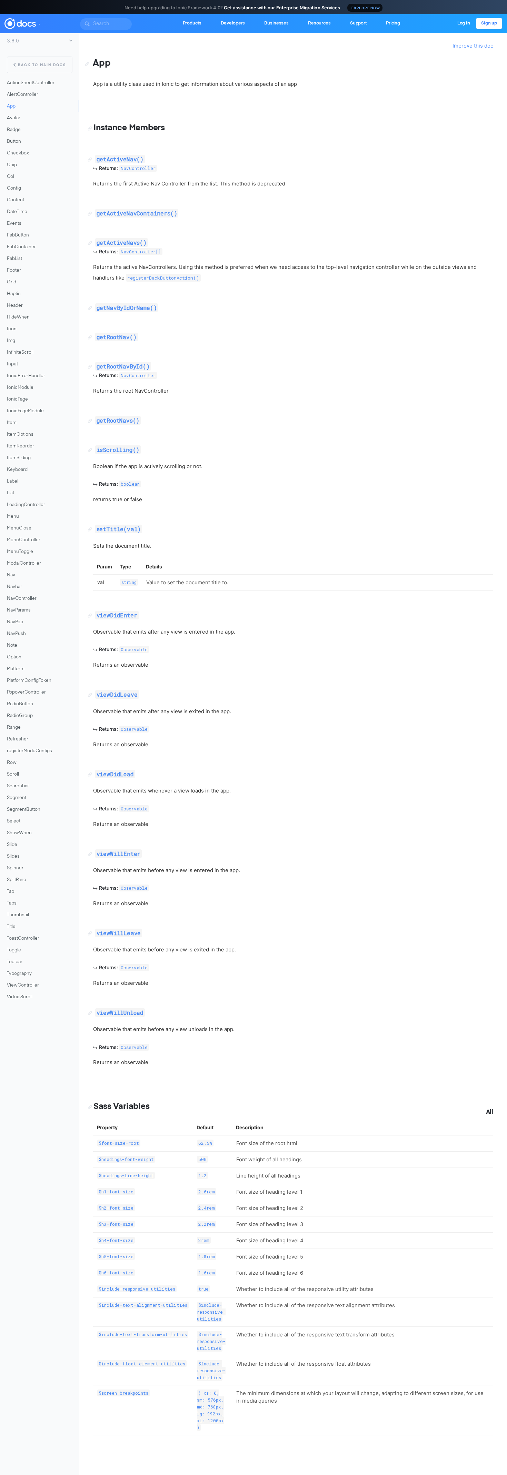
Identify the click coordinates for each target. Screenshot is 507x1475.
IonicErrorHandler (26, 376)
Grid (11, 282)
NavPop (15, 622)
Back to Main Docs (42, 65)
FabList (14, 258)
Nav (11, 575)
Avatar (13, 118)
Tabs (12, 903)
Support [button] (358, 23)
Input (12, 364)
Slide (12, 844)
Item (12, 423)
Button (14, 141)
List (10, 493)
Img (11, 341)
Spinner (15, 868)
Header (15, 305)
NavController (22, 598)
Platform (15, 669)
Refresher (17, 739)
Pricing (393, 23)
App (11, 106)
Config (14, 188)
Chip (12, 165)
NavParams (19, 610)
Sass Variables (121, 1106)
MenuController (23, 540)
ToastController (23, 938)
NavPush (16, 634)
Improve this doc (473, 45)
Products (192, 23)
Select (13, 821)
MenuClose (19, 528)
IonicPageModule (25, 411)
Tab (10, 891)
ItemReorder (20, 446)
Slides (13, 856)
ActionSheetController (30, 83)
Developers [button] (233, 23)
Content (15, 200)
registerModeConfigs (29, 751)
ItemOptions (20, 434)
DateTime (17, 212)
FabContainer (21, 247)
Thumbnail (18, 915)
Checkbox (18, 153)
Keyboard (17, 469)
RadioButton (20, 704)
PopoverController (26, 692)
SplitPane (16, 880)
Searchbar (18, 786)
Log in (463, 23)
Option (14, 657)
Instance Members (129, 128)
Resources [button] (319, 23)
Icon (12, 329)
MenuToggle (20, 551)
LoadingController (26, 505)
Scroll (13, 774)
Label (12, 481)
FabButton (18, 235)
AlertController (22, 94)
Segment (16, 798)
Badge (14, 130)
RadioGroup (20, 716)
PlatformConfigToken (29, 680)
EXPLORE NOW (365, 8)
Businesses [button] (276, 23)
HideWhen (18, 317)
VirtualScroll (19, 997)
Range (14, 727)
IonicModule (20, 387)
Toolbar (14, 962)
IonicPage (17, 399)
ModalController (24, 563)
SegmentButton (23, 809)
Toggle (14, 950)
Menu (13, 516)
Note (12, 645)
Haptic (14, 294)
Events (14, 223)
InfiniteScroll (20, 352)
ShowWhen (19, 833)
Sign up (489, 23)
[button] (39, 22)
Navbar (14, 587)
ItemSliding (19, 458)
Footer (14, 270)
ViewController (23, 985)
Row (12, 762)
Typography (19, 973)
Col (10, 176)
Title (11, 927)
